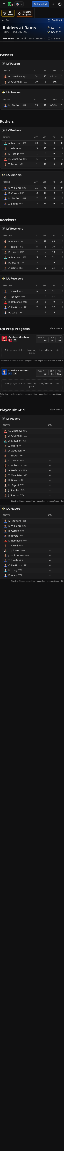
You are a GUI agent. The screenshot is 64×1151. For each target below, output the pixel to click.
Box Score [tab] (8, 38)
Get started (40, 4)
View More (56, 328)
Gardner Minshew (18, 337)
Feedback (57, 20)
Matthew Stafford (18, 370)
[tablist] (31, 38)
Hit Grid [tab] (21, 38)
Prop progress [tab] (37, 38)
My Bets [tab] (55, 38)
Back (8, 20)
